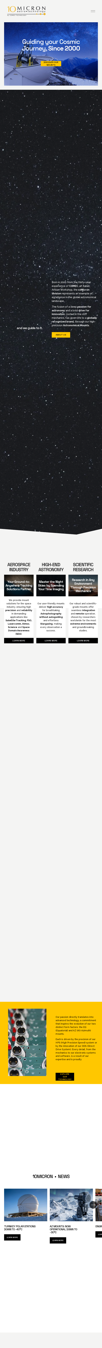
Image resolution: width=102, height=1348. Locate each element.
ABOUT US (61, 334)
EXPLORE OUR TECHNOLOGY (65, 1077)
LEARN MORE (18, 640)
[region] (51, 1216)
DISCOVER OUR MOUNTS (51, 63)
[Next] (93, 1205)
